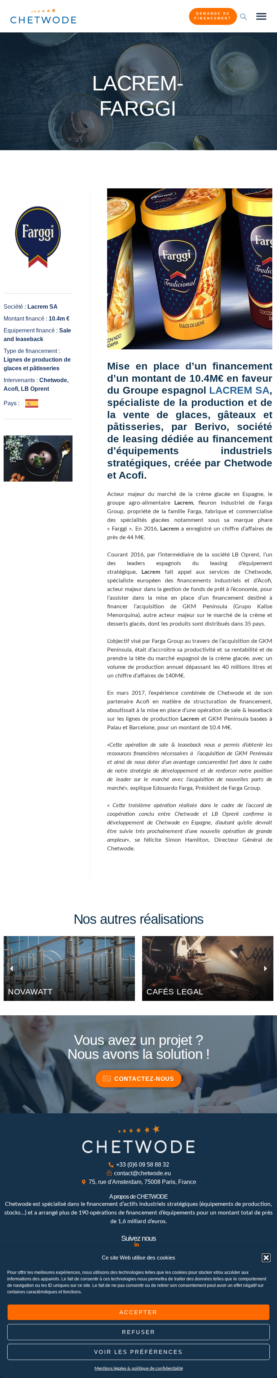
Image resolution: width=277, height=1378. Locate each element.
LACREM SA (239, 390)
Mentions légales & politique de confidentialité (138, 1368)
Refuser (138, 1332)
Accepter (138, 1312)
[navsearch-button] (243, 16)
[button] (266, 1257)
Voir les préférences (138, 1352)
